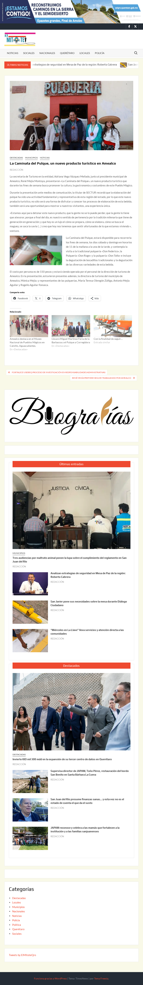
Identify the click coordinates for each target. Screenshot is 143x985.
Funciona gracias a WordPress (50, 978)
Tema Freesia (101, 978)
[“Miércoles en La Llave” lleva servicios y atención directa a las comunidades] (30, 640)
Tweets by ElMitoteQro (22, 955)
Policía (99, 53)
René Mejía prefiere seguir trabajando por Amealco (101, 378)
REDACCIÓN (16, 169)
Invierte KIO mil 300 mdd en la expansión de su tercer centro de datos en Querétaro (62, 759)
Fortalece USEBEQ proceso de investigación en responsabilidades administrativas (58, 372)
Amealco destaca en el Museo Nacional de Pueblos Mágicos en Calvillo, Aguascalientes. (27, 342)
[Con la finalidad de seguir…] (113, 326)
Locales (85, 53)
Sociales (28, 53)
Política (16, 924)
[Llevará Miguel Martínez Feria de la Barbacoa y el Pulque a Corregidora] (71, 326)
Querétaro (67, 53)
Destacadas (16, 157)
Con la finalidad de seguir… (108, 338)
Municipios (31, 157)
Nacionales (47, 53)
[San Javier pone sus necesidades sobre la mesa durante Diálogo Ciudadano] (99, 64)
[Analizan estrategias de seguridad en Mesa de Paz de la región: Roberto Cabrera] (30, 583)
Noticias (12, 53)
